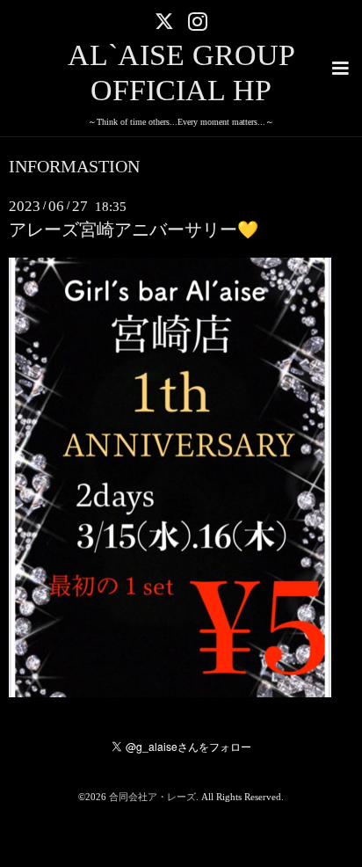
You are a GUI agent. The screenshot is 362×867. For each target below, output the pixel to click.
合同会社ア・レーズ (152, 797)
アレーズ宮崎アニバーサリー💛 (133, 230)
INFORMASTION (74, 167)
